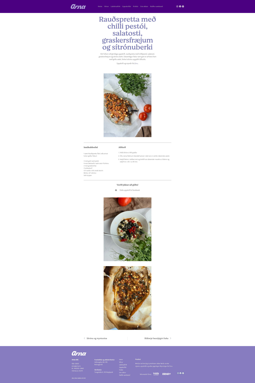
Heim (100, 6)
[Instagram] (177, 6)
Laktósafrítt (115, 6)
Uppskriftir (126, 6)
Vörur (106, 6)
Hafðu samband (156, 6)
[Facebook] (180, 6)
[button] (127, 190)
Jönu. (136, 64)
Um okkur (144, 6)
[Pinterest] (182, 6)
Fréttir (135, 6)
